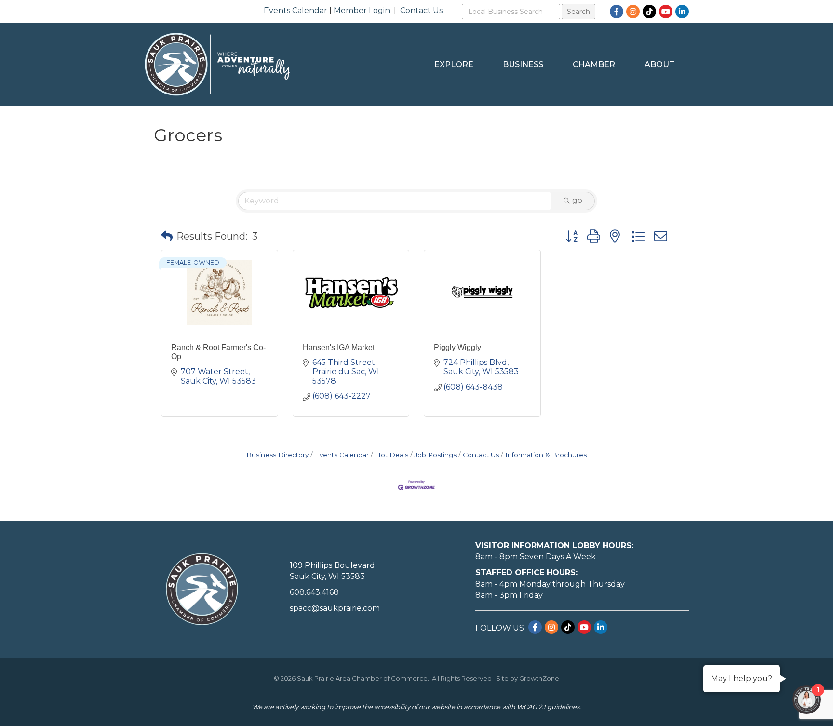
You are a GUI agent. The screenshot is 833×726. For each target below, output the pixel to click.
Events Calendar (295, 10)
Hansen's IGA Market (339, 347)
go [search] (577, 200)
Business (523, 64)
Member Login (362, 10)
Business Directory (277, 454)
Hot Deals (391, 454)
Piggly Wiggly (457, 347)
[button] (167, 236)
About (659, 64)
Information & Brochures (546, 454)
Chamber (594, 64)
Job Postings (436, 454)
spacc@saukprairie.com (335, 608)
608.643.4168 (314, 592)
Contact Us (421, 10)
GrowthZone (539, 678)
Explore (453, 64)
